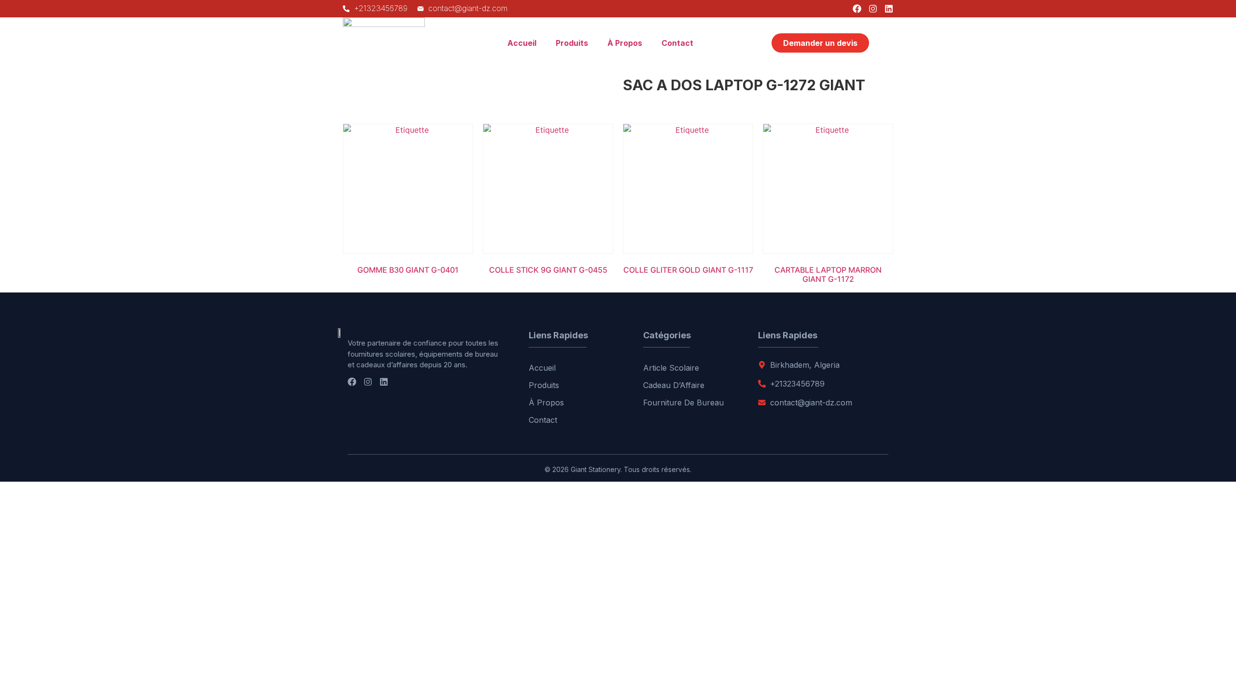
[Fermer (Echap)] (1225, 10)
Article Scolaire (671, 368)
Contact (677, 43)
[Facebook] (352, 381)
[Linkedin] (383, 381)
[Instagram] (368, 381)
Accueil (521, 43)
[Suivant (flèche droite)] (1219, 347)
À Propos (624, 43)
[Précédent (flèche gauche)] (17, 347)
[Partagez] (1204, 10)
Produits (572, 43)
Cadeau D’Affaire (673, 385)
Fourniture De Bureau (683, 402)
